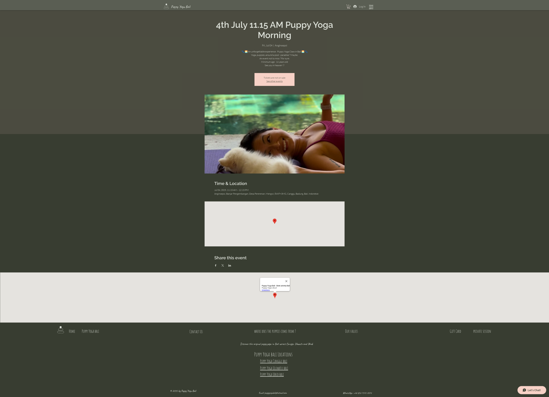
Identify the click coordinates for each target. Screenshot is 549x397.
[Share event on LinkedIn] (229, 265)
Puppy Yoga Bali (180, 6)
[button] (348, 7)
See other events (274, 81)
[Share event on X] (222, 265)
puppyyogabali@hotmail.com (275, 392)
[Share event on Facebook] (215, 265)
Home (72, 331)
